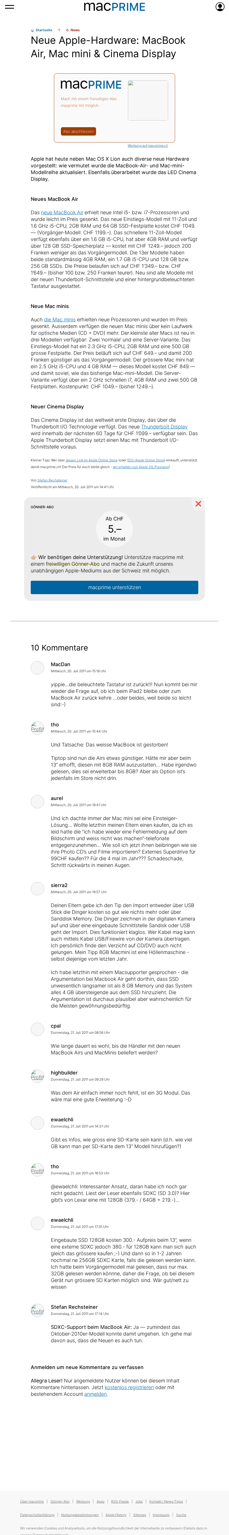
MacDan (60, 664)
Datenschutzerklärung (37, 1515)
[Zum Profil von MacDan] (37, 667)
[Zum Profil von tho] (37, 728)
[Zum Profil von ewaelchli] (37, 1123)
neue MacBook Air (62, 212)
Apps (100, 1501)
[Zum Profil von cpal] (37, 1029)
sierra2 (59, 885)
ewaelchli (62, 1119)
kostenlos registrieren (129, 1387)
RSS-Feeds (120, 1501)
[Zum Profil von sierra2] (37, 888)
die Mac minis (60, 319)
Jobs (139, 1501)
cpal (56, 1026)
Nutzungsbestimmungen (80, 1515)
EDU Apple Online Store (145, 460)
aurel (57, 798)
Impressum (161, 1515)
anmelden (95, 1394)
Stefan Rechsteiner (52, 480)
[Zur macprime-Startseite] (114, 6)
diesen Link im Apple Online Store (92, 460)
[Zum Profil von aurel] (37, 801)
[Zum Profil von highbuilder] (37, 1076)
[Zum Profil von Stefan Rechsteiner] (37, 1310)
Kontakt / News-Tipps (166, 1501)
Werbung (83, 1501)
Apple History (116, 1515)
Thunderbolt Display (164, 427)
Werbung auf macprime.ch (148, 145)
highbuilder (64, 1073)
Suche (181, 1515)
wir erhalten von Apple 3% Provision (141, 467)
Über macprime (32, 1501)
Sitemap (139, 1515)
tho (55, 724)
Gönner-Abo (60, 1501)
